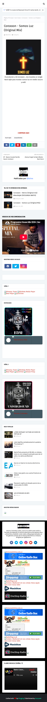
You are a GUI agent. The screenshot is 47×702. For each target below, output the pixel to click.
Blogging (21, 698)
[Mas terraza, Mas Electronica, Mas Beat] (21, 340)
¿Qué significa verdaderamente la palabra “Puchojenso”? (27, 443)
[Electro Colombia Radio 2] (21, 414)
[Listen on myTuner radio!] (15, 571)
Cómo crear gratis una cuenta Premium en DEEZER (27, 474)
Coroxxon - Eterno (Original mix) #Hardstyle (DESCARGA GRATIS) (25, 194)
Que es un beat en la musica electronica (27, 463)
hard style (18, 18)
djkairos (8, 35)
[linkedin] (35, 542)
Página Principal (9, 18)
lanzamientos (18, 138)
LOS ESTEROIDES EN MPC (22, 493)
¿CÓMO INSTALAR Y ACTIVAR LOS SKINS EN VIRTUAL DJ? (27, 433)
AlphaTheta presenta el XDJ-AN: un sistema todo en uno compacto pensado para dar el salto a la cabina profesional (28, 454)
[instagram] (23, 266)
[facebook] (7, 266)
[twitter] (15, 266)
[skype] (21, 542)
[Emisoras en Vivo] (23, 559)
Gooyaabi (38, 698)
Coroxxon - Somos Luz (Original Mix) (26, 203)
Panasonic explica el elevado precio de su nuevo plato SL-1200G (27, 484)
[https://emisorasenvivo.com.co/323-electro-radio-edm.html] (13, 552)
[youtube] (30, 542)
